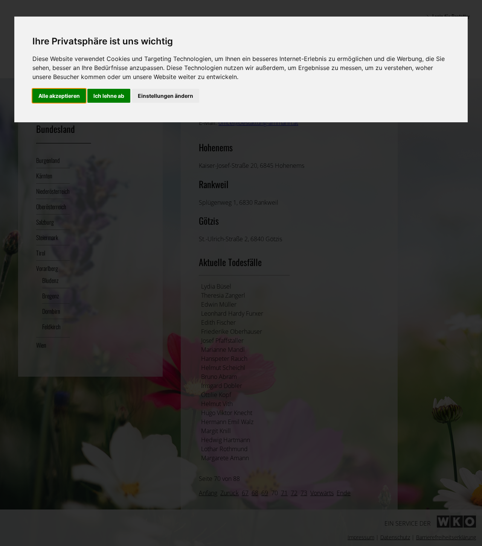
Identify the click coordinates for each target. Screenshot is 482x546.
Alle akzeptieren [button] (59, 96)
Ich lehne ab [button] (108, 96)
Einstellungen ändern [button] (165, 96)
